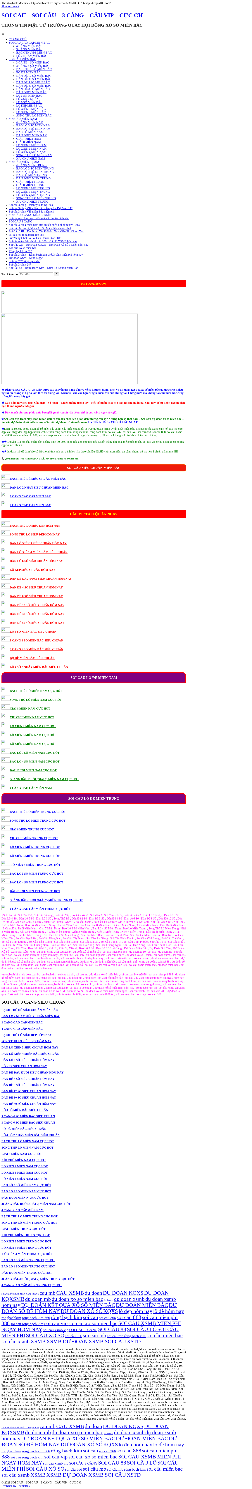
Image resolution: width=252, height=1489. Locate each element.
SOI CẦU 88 (112, 1329)
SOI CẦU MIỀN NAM (23, 118)
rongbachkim (11, 1318)
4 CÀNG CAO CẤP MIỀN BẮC (30, 505)
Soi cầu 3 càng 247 (20, 264)
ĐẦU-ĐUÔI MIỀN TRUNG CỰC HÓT (35, 891)
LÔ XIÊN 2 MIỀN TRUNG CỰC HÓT (35, 847)
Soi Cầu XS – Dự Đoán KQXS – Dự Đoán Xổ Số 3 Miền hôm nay (48, 244)
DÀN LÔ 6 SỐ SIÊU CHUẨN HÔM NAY (36, 561)
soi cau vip (56, 1323)
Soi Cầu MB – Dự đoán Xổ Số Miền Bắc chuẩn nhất (40, 228)
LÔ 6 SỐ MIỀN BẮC (29, 102)
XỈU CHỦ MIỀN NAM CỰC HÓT (32, 717)
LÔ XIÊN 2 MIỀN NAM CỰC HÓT (33, 726)
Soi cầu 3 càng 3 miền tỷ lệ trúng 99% (31, 204)
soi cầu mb (94, 1335)
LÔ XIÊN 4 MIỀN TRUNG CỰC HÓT (35, 864)
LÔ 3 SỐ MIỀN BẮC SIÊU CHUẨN (33, 631)
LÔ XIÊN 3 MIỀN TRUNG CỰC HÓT (35, 855)
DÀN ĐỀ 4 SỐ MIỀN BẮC (33, 82)
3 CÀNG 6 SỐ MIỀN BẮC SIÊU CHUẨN (36, 649)
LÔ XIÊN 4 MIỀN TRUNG (33, 195)
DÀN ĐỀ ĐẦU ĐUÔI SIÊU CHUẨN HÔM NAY (41, 578)
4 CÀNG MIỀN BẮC (29, 45)
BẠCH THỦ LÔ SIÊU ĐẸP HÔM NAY (35, 525)
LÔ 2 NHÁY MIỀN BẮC (31, 55)
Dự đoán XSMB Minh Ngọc (26, 257)
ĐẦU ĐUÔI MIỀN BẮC (31, 92)
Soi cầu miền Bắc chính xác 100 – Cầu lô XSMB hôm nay (43, 241)
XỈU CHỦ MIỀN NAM (30, 158)
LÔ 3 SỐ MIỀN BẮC (29, 95)
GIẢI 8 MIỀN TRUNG (30, 185)
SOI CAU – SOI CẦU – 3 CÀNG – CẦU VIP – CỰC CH (72, 15)
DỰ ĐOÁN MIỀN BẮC (142, 1305)
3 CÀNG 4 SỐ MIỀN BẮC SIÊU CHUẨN (36, 640)
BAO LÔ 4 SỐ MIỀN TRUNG (35, 171)
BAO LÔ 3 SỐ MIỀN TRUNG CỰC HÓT (36, 873)
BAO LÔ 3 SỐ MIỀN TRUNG (35, 168)
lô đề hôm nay (168, 1311)
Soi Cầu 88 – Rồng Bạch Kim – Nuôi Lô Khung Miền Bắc (43, 267)
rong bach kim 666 (36, 1318)
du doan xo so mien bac (77, 1299)
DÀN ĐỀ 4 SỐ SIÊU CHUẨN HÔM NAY (36, 587)
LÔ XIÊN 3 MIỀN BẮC (31, 108)
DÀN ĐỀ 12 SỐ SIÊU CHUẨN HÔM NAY (37, 605)
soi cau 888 (129, 1317)
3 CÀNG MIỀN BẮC (29, 49)
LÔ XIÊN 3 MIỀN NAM (31, 148)
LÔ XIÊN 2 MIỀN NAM (31, 145)
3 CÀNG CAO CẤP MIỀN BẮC (30, 496)
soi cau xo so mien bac (93, 1323)
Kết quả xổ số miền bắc (22, 248)
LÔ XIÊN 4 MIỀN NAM (31, 151)
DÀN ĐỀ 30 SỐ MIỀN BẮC (33, 79)
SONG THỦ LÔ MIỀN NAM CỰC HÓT (36, 699)
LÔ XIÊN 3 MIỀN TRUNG (33, 191)
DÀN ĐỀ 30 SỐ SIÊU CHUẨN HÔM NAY (37, 614)
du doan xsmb (129, 1299)
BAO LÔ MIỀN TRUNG (31, 175)
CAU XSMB (70, 1293)
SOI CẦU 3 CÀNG (20, 221)
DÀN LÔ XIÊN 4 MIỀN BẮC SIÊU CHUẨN (39, 552)
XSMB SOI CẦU (107, 1341)
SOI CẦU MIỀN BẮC (22, 59)
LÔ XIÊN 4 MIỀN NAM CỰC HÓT (33, 743)
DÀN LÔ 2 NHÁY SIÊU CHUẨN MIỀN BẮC (39, 487)
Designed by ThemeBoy (15, 1485)
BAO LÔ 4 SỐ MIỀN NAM (33, 128)
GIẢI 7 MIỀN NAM (28, 138)
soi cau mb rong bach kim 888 (26, 234)
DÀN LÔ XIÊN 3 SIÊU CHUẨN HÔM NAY (38, 543)
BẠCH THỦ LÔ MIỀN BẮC (34, 69)
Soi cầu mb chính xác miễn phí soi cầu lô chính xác (39, 218)
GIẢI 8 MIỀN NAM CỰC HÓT (30, 708)
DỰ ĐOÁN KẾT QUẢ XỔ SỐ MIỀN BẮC (68, 1305)
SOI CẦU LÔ (142, 1329)
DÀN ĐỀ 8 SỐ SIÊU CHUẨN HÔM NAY (36, 596)
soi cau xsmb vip (55, 1330)
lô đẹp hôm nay (135, 1311)
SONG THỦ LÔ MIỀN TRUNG (36, 198)
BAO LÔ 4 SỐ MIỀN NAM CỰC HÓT (35, 761)
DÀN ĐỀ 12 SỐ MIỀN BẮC (33, 75)
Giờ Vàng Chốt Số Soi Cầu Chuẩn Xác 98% (35, 238)
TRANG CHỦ (18, 39)
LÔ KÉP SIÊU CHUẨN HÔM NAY (32, 569)
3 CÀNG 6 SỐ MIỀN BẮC (32, 65)
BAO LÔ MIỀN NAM (30, 132)
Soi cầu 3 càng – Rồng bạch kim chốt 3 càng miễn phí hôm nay (46, 254)
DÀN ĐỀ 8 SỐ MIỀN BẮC (33, 89)
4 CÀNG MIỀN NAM (29, 122)
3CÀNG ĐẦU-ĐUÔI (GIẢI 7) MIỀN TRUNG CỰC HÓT (46, 900)
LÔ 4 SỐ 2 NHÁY (27, 98)
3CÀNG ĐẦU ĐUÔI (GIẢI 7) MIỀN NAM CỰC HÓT (44, 779)
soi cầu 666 (73, 1336)
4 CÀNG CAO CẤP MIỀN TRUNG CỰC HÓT (40, 908)
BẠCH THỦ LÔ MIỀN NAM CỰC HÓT (36, 690)
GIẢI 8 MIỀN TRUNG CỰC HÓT (32, 829)
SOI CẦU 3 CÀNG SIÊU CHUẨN (30, 214)
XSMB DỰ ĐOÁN (67, 1341)
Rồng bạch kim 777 (20, 251)
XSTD (134, 1341)
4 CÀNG (35, 1294)
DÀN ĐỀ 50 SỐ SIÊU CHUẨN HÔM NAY (37, 622)
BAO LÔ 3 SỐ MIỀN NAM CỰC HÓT (35, 752)
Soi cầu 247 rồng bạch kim (24, 261)
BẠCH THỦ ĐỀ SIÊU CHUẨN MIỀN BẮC (38, 478)
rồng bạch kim (66, 1317)
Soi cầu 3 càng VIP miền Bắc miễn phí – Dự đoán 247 (41, 208)
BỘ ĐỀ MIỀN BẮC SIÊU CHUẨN (32, 658)
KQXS (110, 1311)
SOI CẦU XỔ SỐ (45, 1335)
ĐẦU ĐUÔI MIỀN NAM (31, 135)
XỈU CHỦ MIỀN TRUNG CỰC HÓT (34, 838)
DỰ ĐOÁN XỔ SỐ (82, 1311)
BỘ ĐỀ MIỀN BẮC (28, 72)
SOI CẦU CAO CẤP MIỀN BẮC (29, 42)
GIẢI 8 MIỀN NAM (28, 142)
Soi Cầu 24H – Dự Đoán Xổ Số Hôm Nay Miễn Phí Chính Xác (46, 231)
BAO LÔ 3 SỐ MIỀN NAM (33, 125)
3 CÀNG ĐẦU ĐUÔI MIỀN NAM (16, 1294)
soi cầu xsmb (15, 1341)
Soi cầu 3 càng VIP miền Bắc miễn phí (31, 211)
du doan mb (38, 1299)
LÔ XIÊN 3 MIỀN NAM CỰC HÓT (33, 735)
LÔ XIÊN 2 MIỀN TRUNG (33, 188)
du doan (93, 1293)
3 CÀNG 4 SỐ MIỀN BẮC (32, 62)
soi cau (90, 1317)
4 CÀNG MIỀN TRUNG (31, 165)
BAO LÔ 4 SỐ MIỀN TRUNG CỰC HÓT (36, 882)
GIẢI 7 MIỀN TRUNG (30, 181)
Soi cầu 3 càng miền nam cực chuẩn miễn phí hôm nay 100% (44, 224)
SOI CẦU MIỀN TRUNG (24, 161)
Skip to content (10, 6)
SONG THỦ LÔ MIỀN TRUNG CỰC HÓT (37, 820)
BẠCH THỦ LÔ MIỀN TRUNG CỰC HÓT (38, 811)
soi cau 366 (107, 1318)
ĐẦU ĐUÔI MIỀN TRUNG (33, 178)
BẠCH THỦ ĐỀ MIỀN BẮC (34, 52)
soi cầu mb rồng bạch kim (126, 1336)
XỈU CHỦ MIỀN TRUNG (32, 201)
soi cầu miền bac (164, 1335)
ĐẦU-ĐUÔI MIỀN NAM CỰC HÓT (33, 770)
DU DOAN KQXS (123, 1293)
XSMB (38, 1341)
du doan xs (108, 1300)
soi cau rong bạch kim (27, 1324)
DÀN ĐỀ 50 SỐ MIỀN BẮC (33, 85)
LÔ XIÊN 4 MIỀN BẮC (31, 112)
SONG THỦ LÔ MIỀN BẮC (34, 115)
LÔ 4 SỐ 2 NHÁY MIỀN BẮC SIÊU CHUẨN (39, 667)
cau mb (48, 1293)
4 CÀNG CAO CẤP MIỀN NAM (31, 788)
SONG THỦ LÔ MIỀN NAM (34, 155)
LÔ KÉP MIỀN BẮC (29, 105)
